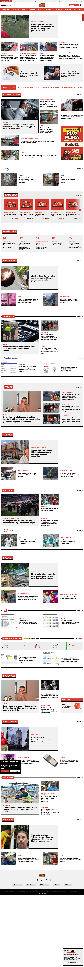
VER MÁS (14, 218)
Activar (5, 771)
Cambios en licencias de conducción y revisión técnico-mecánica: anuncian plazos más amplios (72, 116)
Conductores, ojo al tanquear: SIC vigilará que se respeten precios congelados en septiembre (42, 453)
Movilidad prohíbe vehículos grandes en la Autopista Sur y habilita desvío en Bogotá (41, 246)
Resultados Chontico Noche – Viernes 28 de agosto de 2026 (68, 597)
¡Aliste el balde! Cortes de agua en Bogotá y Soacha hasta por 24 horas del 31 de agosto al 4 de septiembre (29, 74)
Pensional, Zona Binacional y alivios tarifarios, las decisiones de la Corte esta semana (27, 369)
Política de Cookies (72, 959)
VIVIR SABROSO (78, 9)
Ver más (79, 94)
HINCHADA (32, 9)
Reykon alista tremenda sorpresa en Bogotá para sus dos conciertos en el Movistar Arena (49, 696)
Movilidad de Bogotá (69, 87)
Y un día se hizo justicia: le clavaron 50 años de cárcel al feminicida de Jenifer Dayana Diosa (49, 351)
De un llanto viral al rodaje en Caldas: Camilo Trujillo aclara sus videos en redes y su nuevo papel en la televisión (21, 419)
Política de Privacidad (33, 891)
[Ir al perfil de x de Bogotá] (37, 880)
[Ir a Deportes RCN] (8, 530)
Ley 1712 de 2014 (42, 893)
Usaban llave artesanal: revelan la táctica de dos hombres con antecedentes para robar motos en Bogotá (49, 337)
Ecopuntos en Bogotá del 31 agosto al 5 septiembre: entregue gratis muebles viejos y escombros (48, 130)
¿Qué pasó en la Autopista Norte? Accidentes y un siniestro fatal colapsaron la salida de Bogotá (68, 46)
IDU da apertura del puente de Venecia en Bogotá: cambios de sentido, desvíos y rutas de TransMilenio (28, 58)
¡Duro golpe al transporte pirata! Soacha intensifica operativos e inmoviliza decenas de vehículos (47, 58)
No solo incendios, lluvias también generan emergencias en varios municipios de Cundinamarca (48, 104)
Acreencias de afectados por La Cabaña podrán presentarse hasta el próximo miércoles (70, 659)
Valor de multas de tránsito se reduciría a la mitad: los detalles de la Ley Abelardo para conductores (70, 74)
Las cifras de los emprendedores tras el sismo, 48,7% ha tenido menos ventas (28, 622)
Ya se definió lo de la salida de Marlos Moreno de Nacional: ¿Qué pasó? (27, 541)
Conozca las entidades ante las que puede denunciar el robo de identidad (69, 368)
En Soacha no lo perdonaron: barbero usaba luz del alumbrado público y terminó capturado (19, 349)
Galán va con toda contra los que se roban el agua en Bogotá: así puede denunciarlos (49, 799)
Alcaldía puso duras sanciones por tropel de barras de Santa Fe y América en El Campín (19, 522)
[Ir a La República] (5, 611)
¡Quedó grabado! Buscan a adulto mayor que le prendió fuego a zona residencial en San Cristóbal (43, 279)
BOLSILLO (40, 9)
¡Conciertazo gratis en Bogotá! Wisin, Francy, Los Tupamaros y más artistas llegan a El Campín (28, 761)
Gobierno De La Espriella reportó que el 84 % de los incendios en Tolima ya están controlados (27, 180)
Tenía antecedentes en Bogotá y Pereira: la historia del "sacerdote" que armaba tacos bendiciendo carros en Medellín (24, 246)
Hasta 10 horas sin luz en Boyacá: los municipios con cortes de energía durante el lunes (9, 245)
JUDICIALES (15, 9)
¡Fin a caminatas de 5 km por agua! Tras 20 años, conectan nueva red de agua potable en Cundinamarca (38, 156)
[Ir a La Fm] (6, 169)
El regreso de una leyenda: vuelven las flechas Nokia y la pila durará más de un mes (70, 761)
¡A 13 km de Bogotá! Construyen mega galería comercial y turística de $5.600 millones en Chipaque (20, 809)
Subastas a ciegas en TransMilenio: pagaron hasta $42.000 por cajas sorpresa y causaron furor (9, 58)
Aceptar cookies (72, 962)
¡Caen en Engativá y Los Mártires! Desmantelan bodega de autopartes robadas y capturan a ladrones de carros (70, 56)
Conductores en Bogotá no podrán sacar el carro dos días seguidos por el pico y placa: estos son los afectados (19, 127)
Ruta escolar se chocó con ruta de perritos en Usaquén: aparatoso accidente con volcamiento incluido (71, 397)
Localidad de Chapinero (26, 87)
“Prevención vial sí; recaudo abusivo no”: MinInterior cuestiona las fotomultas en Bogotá (69, 180)
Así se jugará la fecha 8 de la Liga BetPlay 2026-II (49, 509)
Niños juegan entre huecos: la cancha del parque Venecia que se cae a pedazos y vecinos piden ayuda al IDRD (42, 28)
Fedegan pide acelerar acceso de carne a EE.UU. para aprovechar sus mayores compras (27, 659)
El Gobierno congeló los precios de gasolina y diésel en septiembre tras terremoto (70, 622)
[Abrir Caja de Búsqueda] (81, 5)
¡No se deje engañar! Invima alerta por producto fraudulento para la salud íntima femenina (28, 300)
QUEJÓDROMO (5, 9)
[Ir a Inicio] (42, 5)
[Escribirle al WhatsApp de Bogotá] (50, 880)
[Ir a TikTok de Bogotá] (46, 880)
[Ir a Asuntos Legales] (11, 358)
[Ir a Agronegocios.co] (31, 638)
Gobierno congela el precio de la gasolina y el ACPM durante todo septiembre (27, 474)
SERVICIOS (59, 9)
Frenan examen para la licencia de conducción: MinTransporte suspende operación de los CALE (28, 597)
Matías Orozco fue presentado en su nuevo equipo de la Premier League (70, 541)
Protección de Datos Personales (59, 891)
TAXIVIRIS (24, 9)
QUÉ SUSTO (68, 9)
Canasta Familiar (5, 1)
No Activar (15, 771)
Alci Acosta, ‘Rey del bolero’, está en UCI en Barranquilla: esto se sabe (58, 245)
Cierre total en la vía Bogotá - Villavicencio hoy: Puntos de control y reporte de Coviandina (70, 474)
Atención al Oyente (45, 891)
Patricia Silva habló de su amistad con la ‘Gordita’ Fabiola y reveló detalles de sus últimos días (71, 420)
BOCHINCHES (49, 9)
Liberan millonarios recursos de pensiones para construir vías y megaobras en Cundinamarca (43, 576)
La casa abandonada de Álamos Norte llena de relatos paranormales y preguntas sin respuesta (28, 859)
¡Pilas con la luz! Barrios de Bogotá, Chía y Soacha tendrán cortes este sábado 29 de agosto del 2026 (50, 811)
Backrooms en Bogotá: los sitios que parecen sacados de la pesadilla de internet (70, 859)
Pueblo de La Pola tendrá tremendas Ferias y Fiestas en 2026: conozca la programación (42, 740)
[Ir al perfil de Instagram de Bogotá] (41, 880)
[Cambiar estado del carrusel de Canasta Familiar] (10, 1)
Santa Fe (57, 87)
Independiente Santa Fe (43, 87)
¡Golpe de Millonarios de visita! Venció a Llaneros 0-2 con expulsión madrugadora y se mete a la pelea (50, 523)
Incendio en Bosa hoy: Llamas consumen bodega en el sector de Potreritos (69, 300)
